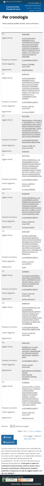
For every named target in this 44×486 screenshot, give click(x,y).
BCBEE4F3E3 (25, 74)
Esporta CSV (10, 442)
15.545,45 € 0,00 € (28, 295)
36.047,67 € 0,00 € (28, 414)
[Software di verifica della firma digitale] (25, 480)
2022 (30, 438)
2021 (34, 438)
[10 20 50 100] (12, 426)
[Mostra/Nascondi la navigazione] (2, 8)
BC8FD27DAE (26, 343)
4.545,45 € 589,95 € (28, 263)
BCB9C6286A (25, 34)
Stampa (8, 437)
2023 (26, 438)
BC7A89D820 (25, 382)
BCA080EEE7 (25, 272)
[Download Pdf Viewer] (10, 480)
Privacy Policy (15, 483)
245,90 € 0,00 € (27, 366)
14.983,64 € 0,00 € (28, 185)
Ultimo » (39, 431)
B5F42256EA (25, 116)
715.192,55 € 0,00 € (28, 334)
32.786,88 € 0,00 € (28, 65)
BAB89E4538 (25, 303)
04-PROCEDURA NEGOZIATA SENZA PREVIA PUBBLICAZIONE (31, 141)
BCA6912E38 (25, 232)
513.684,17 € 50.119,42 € (28, 147)
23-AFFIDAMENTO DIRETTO (30, 60)
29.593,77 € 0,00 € (28, 223)
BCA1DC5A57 (26, 156)
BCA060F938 (25, 194)
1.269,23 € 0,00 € (28, 107)
